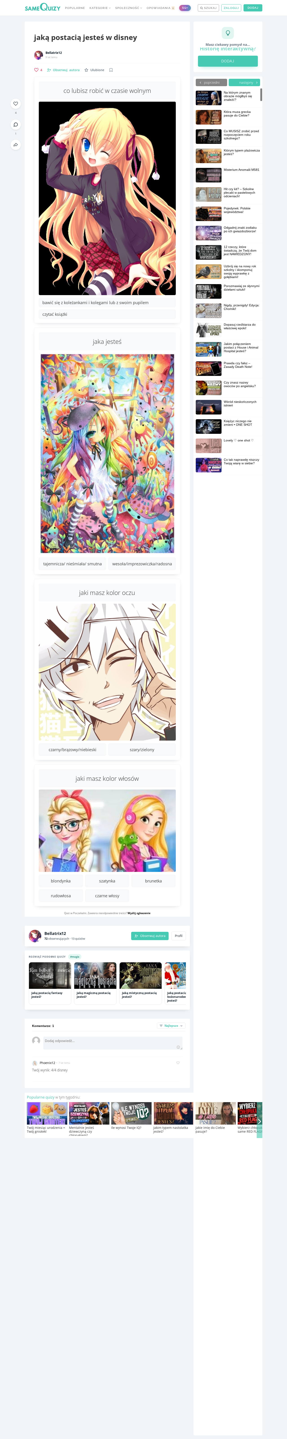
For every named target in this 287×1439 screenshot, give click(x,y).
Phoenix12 (47, 1063)
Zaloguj (231, 8)
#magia (74, 956)
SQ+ (185, 7)
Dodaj (253, 7)
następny (246, 82)
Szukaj (210, 8)
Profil (179, 936)
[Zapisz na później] (111, 70)
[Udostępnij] (15, 144)
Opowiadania (160, 8)
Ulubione (97, 70)
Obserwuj (66, 70)
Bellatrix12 (54, 53)
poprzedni (211, 82)
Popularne (75, 8)
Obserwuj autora (152, 936)
